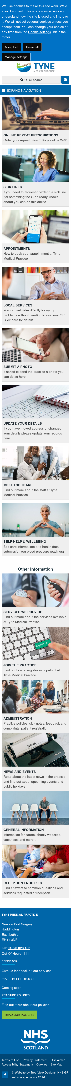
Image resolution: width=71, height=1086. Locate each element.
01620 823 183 (19, 948)
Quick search (33, 80)
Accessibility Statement (17, 1064)
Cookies (41, 1064)
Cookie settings (39, 31)
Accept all (11, 47)
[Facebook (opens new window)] (5, 1074)
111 (26, 953)
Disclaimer (58, 1060)
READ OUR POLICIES (19, 1014)
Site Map (57, 1064)
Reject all (32, 47)
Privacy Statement (35, 1060)
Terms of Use (10, 1060)
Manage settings (16, 57)
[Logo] (35, 67)
